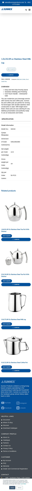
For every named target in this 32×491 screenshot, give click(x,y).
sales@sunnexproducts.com (14, 2)
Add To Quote (11, 69)
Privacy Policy (8, 448)
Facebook (8, 408)
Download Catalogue (10, 428)
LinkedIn (23, 408)
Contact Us (7, 446)
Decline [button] (19, 487)
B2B (18, 79)
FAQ (4, 463)
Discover (6, 425)
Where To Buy (8, 422)
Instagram (23, 403)
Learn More (23, 484)
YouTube (8, 403)
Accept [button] (12, 487)
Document (6, 420)
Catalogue (6, 440)
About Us (6, 437)
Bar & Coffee (22, 79)
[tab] (7, 119)
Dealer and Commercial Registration (15, 469)
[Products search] (26, 10)
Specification (7, 119)
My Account (7, 460)
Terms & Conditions (9, 451)
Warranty (6, 466)
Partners (6, 443)
